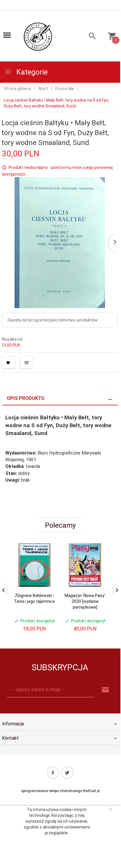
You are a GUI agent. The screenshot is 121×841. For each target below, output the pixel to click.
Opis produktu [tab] (25, 398)
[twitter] (67, 772)
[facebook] (53, 772)
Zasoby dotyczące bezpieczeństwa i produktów (52, 320)
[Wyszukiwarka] (89, 36)
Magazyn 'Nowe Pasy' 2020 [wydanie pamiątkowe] (85, 601)
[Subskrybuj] (105, 690)
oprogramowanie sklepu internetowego (51, 791)
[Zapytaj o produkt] (26, 362)
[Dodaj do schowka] (8, 362)
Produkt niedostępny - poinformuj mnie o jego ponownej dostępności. (57, 170)
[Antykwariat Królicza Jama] (38, 36)
